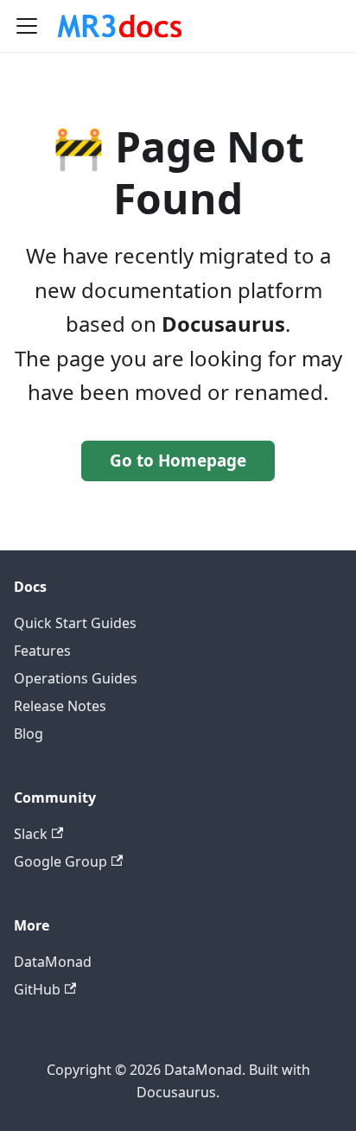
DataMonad (53, 961)
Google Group (60, 861)
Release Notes (60, 705)
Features (42, 650)
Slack (31, 833)
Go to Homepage (178, 460)
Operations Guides (75, 678)
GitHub (37, 989)
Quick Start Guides (75, 622)
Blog (28, 733)
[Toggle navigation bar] (27, 26)
